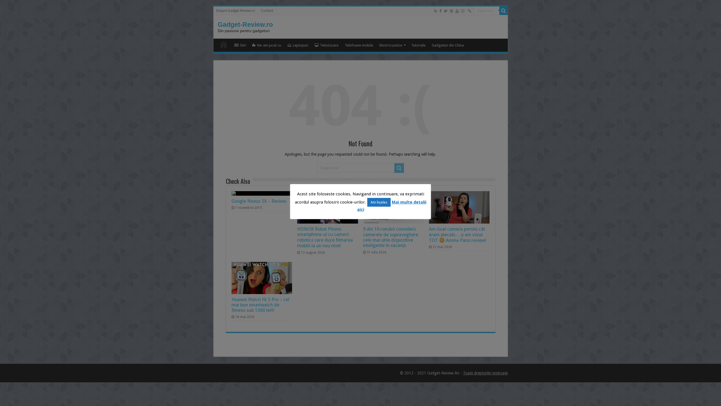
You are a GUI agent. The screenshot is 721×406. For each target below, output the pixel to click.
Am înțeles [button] (379, 202)
